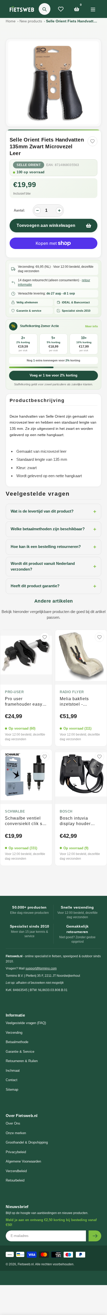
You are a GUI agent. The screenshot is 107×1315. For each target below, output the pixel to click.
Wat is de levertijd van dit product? (53, 511)
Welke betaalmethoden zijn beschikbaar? (53, 529)
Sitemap (12, 1089)
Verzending (14, 1033)
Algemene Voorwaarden (23, 1161)
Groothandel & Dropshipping (27, 1142)
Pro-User (14, 692)
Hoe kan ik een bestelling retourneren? (53, 547)
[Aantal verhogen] (59, 210)
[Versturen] (95, 1235)
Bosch (66, 811)
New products (30, 21)
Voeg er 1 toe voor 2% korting (53, 375)
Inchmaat (13, 1071)
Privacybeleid (16, 1152)
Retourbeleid (15, 1180)
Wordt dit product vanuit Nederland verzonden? (53, 566)
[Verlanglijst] (60, 9)
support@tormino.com (41, 968)
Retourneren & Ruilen (22, 1061)
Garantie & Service (20, 1052)
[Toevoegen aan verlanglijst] (92, 141)
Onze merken (16, 1133)
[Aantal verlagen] (37, 210)
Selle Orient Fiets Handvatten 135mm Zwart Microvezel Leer (72, 21)
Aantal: (19, 210)
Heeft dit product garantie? (53, 586)
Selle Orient (29, 165)
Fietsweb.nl (26, 1264)
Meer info (91, 326)
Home (11, 21)
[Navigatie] (93, 9)
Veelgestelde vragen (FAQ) (26, 1023)
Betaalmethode (17, 1042)
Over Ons (13, 1123)
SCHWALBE (15, 811)
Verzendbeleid (16, 1171)
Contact (11, 1080)
